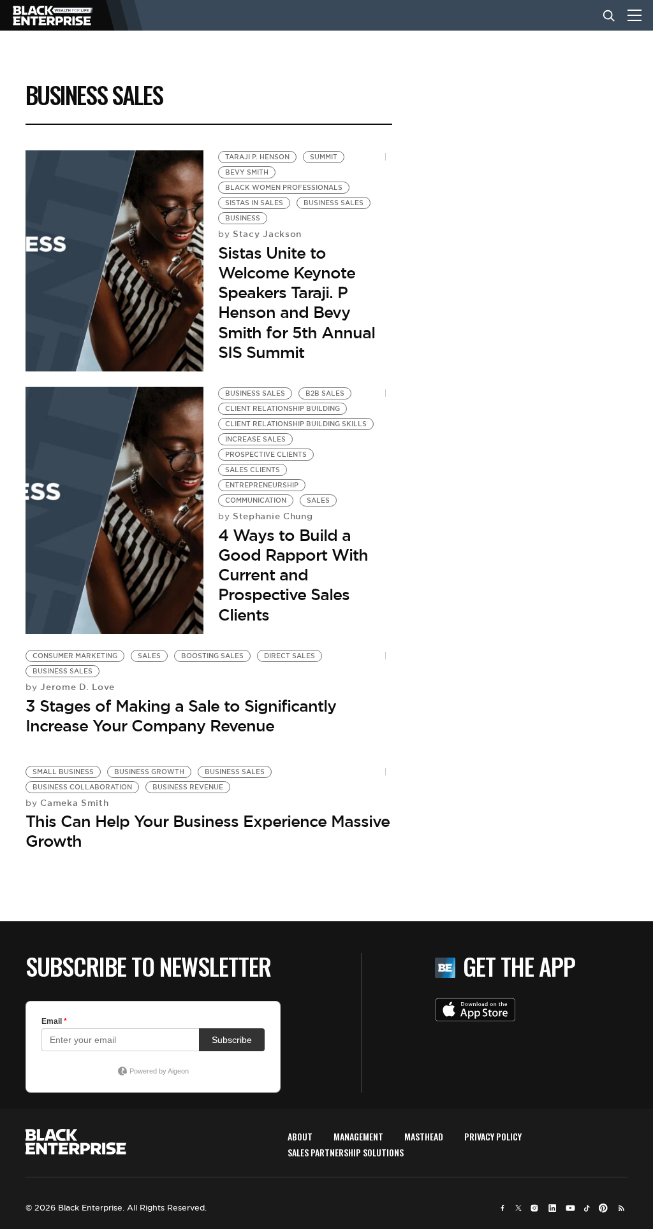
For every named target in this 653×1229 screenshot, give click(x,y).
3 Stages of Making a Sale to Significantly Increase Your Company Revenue (181, 716)
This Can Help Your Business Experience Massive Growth (208, 831)
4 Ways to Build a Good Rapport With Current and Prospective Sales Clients (293, 575)
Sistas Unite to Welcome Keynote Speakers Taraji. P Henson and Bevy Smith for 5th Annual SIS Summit (296, 303)
